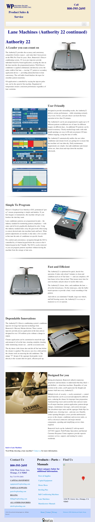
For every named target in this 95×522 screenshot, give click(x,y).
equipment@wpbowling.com (20, 484)
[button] (83, 478)
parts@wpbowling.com (18, 491)
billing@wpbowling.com (18, 499)
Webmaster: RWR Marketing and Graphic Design (74, 512)
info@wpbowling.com (17, 506)
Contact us (37, 451)
